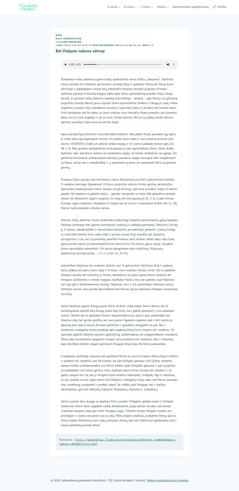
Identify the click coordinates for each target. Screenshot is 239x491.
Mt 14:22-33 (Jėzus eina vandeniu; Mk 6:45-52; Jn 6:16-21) (109, 45)
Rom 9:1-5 (148, 45)
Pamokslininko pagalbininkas (190, 7)
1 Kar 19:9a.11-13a (66, 45)
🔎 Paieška (219, 7)
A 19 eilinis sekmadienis (69, 42)
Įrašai (59, 35)
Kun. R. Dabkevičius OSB (68, 38)
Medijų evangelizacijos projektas (167, 480)
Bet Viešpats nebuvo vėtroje (80, 51)
